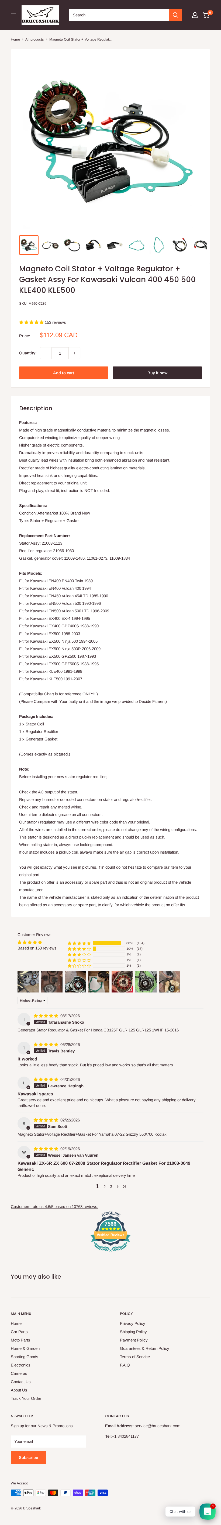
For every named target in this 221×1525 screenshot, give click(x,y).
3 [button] (111, 1186)
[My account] (195, 15)
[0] (205, 15)
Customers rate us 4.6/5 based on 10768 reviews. (54, 1206)
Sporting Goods (24, 1356)
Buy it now (157, 373)
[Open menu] (13, 15)
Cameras (19, 1373)
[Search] (175, 15)
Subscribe (28, 1457)
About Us (19, 1390)
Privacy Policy (132, 1323)
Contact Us (21, 1381)
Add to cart (63, 373)
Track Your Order (26, 1398)
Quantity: (28, 353)
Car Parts (19, 1331)
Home (15, 39)
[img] (46, 1015)
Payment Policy (134, 1340)
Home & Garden (25, 1348)
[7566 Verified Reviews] (110, 1252)
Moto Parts (20, 1340)
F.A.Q (125, 1365)
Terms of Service (135, 1356)
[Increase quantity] (74, 353)
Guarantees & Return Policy (144, 1348)
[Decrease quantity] (45, 353)
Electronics (20, 1365)
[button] (32, 322)
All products (34, 39)
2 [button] (104, 1186)
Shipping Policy (133, 1331)
